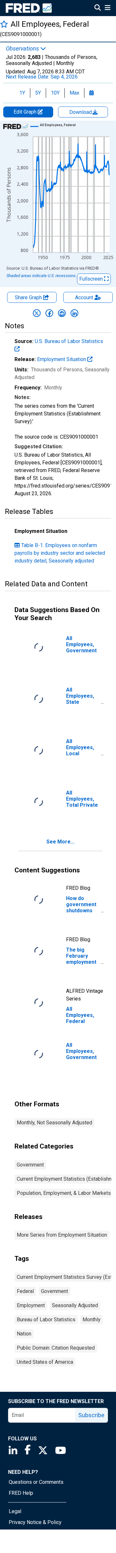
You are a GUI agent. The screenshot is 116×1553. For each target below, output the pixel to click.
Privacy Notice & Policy (35, 1522)
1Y (22, 93)
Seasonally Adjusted (75, 1305)
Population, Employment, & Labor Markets (64, 1193)
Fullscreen (91, 279)
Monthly (91, 1319)
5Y (38, 93)
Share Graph (29, 297)
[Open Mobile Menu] (107, 8)
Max (74, 93)
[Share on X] (37, 313)
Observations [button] (23, 48)
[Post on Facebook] (49, 313)
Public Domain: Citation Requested (56, 1348)
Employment (31, 1305)
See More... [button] (60, 842)
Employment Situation (62, 359)
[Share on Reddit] (62, 313)
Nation (24, 1334)
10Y (55, 93)
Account (84, 297)
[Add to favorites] (4, 24)
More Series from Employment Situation (62, 1235)
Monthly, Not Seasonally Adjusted (54, 1123)
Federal (25, 1291)
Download (81, 112)
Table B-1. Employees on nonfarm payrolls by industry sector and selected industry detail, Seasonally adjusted (60, 553)
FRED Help (21, 1493)
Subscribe (91, 1415)
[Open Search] (97, 8)
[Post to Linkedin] (74, 313)
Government (30, 1165)
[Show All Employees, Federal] (58, 125)
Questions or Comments (36, 1482)
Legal (15, 1511)
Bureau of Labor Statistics (46, 1319)
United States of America (45, 1362)
